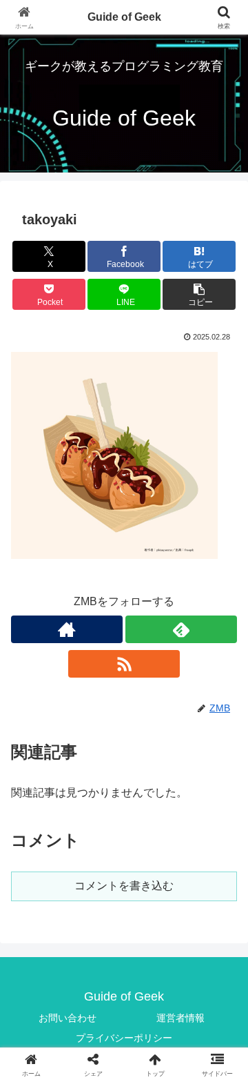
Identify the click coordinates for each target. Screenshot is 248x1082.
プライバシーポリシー (124, 1037)
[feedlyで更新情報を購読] (181, 629)
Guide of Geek (124, 17)
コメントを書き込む (124, 886)
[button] (199, 294)
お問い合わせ (67, 1017)
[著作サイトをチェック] (67, 629)
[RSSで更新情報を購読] (124, 664)
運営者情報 (180, 1017)
